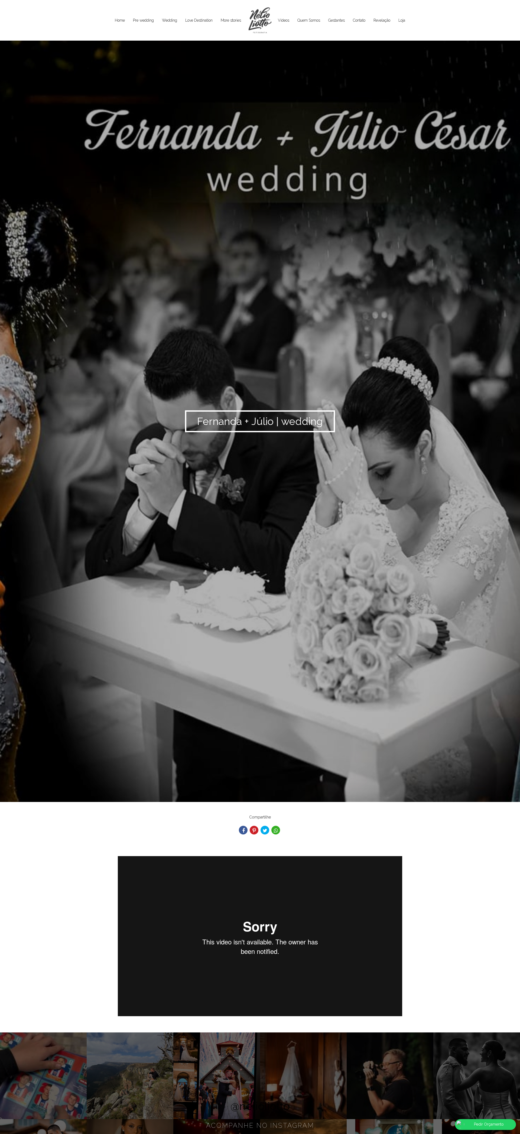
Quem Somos (308, 20)
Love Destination (199, 20)
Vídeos (283, 20)
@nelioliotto (260, 1106)
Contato (359, 20)
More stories (231, 20)
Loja (401, 20)
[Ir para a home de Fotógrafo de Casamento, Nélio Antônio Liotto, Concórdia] (259, 20)
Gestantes (336, 20)
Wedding (169, 20)
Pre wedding (143, 20)
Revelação (381, 20)
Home (120, 20)
